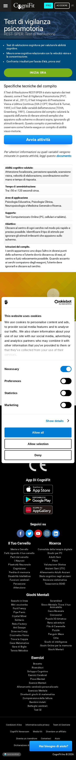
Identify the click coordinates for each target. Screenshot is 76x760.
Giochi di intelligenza (55, 642)
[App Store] (38, 489)
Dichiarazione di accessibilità (28, 745)
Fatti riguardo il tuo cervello (19, 553)
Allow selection (38, 443)
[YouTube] (38, 533)
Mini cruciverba (19, 605)
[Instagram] (47, 533)
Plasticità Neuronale (19, 564)
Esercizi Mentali (37, 683)
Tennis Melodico (19, 650)
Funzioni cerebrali (19, 580)
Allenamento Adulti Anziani (55, 572)
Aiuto (57, 738)
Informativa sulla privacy (37, 725)
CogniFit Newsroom (19, 731)
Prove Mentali (37, 679)
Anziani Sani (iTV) (55, 568)
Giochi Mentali (56, 649)
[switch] (66, 381)
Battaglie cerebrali (38, 706)
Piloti (55, 561)
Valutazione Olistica (55, 564)
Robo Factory (19, 624)
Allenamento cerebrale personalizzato (37, 687)
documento (63, 156)
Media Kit (37, 731)
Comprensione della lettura (37, 698)
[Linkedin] (55, 533)
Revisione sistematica (55, 580)
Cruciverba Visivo (19, 635)
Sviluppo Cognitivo (37, 671)
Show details (55, 420)
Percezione (19, 584)
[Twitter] (29, 533)
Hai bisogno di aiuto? (53, 746)
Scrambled (56, 601)
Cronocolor (56, 615)
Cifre (55, 638)
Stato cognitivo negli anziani (55, 576)
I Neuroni (19, 561)
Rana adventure (56, 623)
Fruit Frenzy (19, 608)
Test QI (37, 710)
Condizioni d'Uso (14, 725)
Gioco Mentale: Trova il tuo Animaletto (56, 606)
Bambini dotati (37, 702)
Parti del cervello (19, 557)
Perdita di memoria (19, 572)
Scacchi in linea (19, 601)
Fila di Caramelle (56, 626)
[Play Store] (38, 499)
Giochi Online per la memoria (56, 645)
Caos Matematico (19, 643)
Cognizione (19, 568)
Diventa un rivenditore (26, 738)
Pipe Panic (19, 612)
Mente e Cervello (19, 549)
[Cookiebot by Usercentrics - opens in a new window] (55, 302)
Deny (38, 455)
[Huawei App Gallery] (38, 510)
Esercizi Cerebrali (37, 675)
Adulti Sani (55, 557)
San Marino (13, 754)
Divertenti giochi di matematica (37, 694)
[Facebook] (20, 533)
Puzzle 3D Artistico (56, 619)
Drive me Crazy (19, 631)
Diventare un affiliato (56, 731)
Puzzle (55, 630)
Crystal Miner (19, 616)
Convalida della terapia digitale (55, 549)
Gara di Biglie (19, 647)
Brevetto (37, 664)
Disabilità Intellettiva (19, 576)
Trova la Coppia (19, 639)
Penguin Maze (56, 634)
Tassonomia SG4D (55, 584)
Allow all (38, 432)
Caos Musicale (56, 611)
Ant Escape (19, 627)
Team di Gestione (61, 725)
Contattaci (46, 738)
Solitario (19, 620)
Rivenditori (37, 667)
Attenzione (19, 588)
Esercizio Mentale (37, 691)
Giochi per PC (55, 553)
